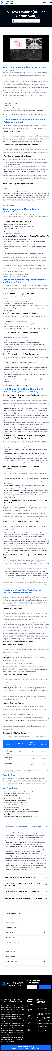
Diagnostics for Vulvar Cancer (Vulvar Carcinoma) (14, 276)
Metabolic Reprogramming (43, 1006)
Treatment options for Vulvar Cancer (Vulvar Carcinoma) (15, 385)
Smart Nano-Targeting (42, 1011)
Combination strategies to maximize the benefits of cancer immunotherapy (20, 715)
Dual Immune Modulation (43, 1008)
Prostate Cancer (10, 937)
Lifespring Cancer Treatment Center (39, 669)
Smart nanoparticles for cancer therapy (40, 690)
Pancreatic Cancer (11, 947)
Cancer (17, 20)
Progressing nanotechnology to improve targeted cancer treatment (22, 698)
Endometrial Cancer (11, 961)
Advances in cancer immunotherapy (11, 718)
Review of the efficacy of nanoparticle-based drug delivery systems (18, 641)
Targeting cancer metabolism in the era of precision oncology (32, 622)
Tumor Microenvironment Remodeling (43, 1014)
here (28, 116)
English (45, 2)
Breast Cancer (10, 922)
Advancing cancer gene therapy (26, 688)
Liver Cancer (9, 932)
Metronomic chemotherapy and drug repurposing (27, 658)
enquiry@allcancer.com (45, 1023)
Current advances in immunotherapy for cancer (13, 728)
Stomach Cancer (10, 951)
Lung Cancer (9, 918)
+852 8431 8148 (43, 1026)
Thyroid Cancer (10, 956)
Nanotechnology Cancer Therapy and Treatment (13, 687)
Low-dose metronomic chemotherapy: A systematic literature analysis (18, 661)
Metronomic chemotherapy (9, 657)
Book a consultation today (9, 204)
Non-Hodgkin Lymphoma (12, 942)
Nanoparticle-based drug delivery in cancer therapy (19, 628)
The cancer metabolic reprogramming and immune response (17, 720)
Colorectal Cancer (11, 927)
